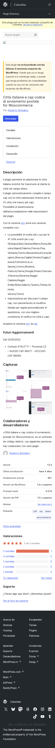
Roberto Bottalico (18, 110)
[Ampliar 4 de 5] (47, 384)
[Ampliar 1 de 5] (22, 373)
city (41, 511)
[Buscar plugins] (35, 35)
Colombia (15, 701)
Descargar (10, 118)
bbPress (9, 682)
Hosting (7, 630)
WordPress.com (13, 671)
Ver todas (46, 577)
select (48, 511)
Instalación (12, 146)
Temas (33, 625)
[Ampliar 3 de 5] (47, 373)
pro (23, 223)
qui (35, 323)
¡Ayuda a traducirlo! (33, 24)
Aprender (8, 645)
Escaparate (35, 619)
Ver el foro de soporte (15, 600)
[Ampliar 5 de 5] (47, 405)
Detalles (10, 130)
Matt (7, 677)
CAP (35, 511)
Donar (34, 656)
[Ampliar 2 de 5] (22, 394)
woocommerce (44, 517)
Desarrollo (12, 153)
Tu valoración (10, 577)
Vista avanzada (12, 526)
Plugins (33, 630)
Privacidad (9, 635)
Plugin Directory (11, 13)
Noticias (7, 625)
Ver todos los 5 (45, 504)
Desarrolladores (12, 656)
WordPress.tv (12, 661)
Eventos (33, 651)
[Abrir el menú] (50, 4)
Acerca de (9, 619)
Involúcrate (35, 645)
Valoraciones (13, 138)
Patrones (34, 635)
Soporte (10, 161)
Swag (33, 661)
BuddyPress (11, 687)
